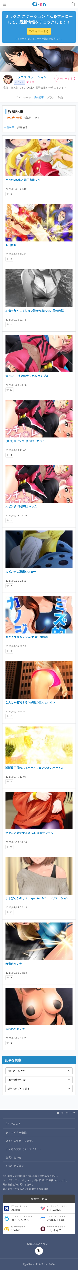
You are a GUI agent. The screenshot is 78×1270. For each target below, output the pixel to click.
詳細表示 (22, 127)
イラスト (19, 82)
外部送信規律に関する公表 (17, 1184)
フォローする (65, 78)
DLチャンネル (22, 1218)
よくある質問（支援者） (20, 1140)
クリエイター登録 (16, 1132)
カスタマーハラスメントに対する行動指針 (25, 1188)
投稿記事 (39, 97)
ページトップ (68, 1113)
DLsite (20, 1208)
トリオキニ (56, 1228)
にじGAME (57, 1208)
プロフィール (23, 97)
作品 (60, 97)
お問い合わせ (13, 1157)
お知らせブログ (15, 1165)
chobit (18, 1228)
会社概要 (7, 1176)
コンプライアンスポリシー (17, 1180)
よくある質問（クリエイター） (24, 1149)
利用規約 (20, 1176)
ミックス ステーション (30, 77)
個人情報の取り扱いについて (50, 1180)
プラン (51, 97)
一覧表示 (9, 127)
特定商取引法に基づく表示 (42, 1176)
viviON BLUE (57, 1218)
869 (32, 82)
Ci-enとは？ (13, 1123)
